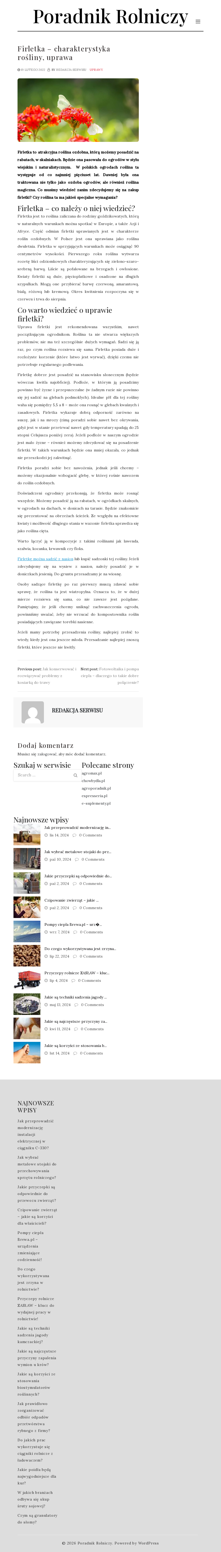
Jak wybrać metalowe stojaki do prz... (77, 851)
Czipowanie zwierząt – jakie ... (71, 900)
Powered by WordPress (137, 1543)
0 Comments (90, 835)
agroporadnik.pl (96, 788)
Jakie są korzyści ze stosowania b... (75, 1045)
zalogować (47, 754)
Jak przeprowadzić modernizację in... (77, 827)
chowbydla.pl (93, 780)
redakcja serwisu (71, 70)
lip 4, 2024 (59, 980)
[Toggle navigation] (197, 21)
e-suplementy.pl (96, 803)
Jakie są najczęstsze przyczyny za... (75, 1021)
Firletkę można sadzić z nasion (45, 558)
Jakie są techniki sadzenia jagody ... (75, 997)
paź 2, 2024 (59, 883)
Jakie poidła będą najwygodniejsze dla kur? (37, 1476)
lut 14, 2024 (60, 1053)
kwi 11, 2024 (60, 1029)
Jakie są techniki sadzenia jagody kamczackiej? (34, 1335)
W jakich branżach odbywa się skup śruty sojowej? (35, 1499)
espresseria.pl (94, 795)
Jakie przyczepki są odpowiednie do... (78, 876)
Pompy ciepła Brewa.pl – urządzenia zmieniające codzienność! (31, 1246)
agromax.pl (92, 773)
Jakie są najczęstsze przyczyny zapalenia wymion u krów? (37, 1358)
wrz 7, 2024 (60, 932)
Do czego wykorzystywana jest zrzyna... (80, 948)
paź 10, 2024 (60, 859)
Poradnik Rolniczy (110, 15)
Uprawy (96, 70)
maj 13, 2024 (60, 1004)
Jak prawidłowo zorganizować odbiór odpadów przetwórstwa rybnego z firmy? (34, 1417)
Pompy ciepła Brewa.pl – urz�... (73, 924)
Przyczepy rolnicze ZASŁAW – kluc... (76, 973)
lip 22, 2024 (59, 956)
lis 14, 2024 (59, 835)
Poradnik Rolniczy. (95, 1543)
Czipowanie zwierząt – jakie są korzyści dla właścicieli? (37, 1216)
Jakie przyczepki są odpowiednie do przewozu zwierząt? (37, 1194)
